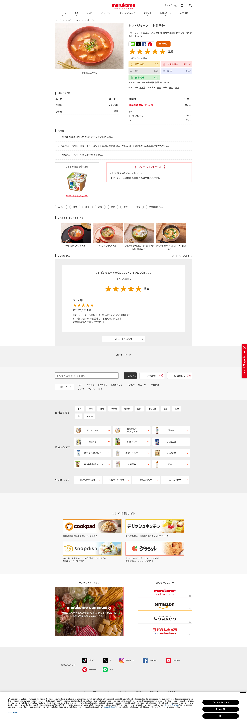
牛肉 (79, 408)
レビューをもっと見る (123, 339)
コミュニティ (105, 13)
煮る (159, 87)
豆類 (177, 87)
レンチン (81, 388)
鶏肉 (102, 408)
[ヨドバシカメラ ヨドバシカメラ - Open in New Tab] (165, 631)
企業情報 (184, 13)
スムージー (143, 385)
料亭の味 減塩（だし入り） (141, 105)
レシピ (89, 13)
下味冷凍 (155, 385)
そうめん (90, 385)
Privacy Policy (13, 713)
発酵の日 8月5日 (156, 206)
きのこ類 (152, 408)
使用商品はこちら (89, 73)
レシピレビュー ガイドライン (182, 256)
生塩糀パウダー (117, 385)
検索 (190, 5)
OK (220, 716)
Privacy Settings (221, 702)
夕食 (126, 206)
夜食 (138, 206)
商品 (76, 13)
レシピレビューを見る (138, 58)
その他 (90, 416)
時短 (100, 388)
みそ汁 (142, 87)
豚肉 (91, 408)
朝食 (100, 206)
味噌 (75, 206)
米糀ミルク (102, 385)
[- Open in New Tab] (182, 5)
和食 (87, 206)
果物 (177, 408)
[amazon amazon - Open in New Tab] (165, 605)
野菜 (171, 87)
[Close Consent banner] (243, 696)
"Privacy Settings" (171, 705)
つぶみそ (131, 385)
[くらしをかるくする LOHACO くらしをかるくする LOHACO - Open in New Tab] (165, 618)
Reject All (220, 709)
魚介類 (114, 408)
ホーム (58, 20)
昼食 (113, 206)
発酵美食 (148, 13)
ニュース (62, 13)
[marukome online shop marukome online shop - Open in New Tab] (165, 592)
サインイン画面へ (123, 279)
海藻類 (127, 408)
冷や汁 (81, 385)
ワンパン (91, 388)
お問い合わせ (165, 13)
